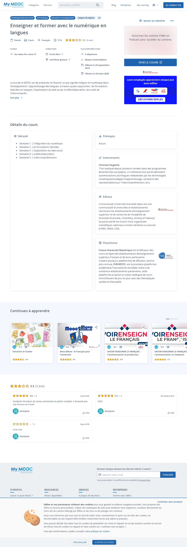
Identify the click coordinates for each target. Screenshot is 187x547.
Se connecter (173, 5)
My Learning (143, 5)
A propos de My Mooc (89, 495)
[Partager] (49, 327)
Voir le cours (148, 62)
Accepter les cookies (104, 542)
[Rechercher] (98, 5)
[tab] (33, 5)
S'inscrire (168, 474)
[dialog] (93, 522)
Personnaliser (79, 542)
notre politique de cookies (97, 531)
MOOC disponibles (53, 495)
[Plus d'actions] (172, 20)
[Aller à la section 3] (176, 319)
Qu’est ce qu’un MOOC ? (21, 495)
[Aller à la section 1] (167, 319)
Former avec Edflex (122, 495)
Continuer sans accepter (169, 501)
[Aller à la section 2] (172, 319)
